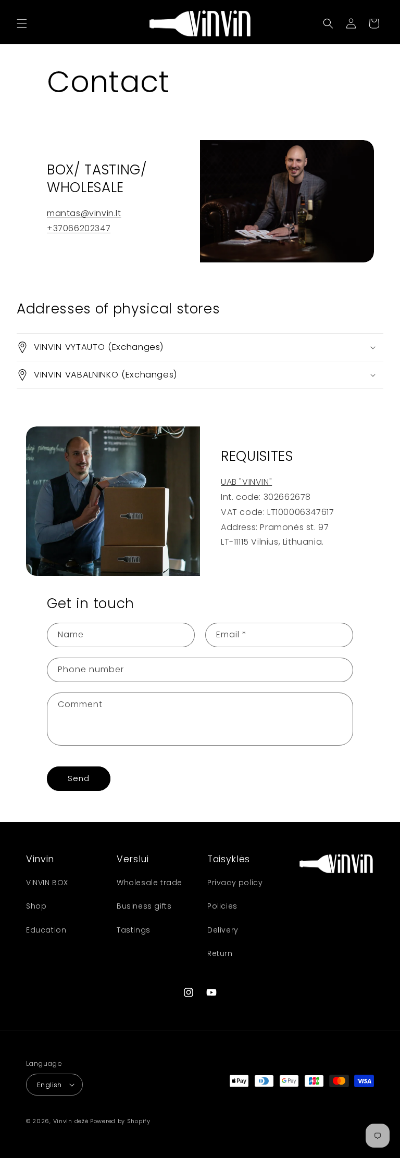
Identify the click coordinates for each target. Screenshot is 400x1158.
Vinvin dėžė (71, 1121)
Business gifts (144, 906)
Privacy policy (234, 882)
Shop (36, 906)
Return (220, 953)
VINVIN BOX (47, 882)
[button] (21, 23)
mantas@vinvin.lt (84, 213)
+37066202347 (78, 228)
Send (79, 778)
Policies (222, 906)
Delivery (223, 930)
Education (46, 930)
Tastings (134, 930)
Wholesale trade (149, 882)
